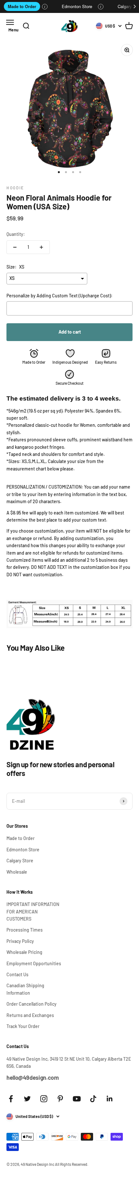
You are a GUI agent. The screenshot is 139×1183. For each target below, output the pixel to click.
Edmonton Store (77, 6)
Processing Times (24, 930)
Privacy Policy (20, 941)
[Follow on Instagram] (43, 1098)
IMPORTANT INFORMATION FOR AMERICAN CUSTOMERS (32, 911)
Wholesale (16, 872)
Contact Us (17, 974)
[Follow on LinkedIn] (109, 1098)
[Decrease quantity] (15, 247)
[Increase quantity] (41, 247)
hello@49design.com (32, 1077)
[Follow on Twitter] (27, 1098)
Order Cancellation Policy (31, 1004)
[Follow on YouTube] (76, 1098)
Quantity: (15, 234)
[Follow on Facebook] (10, 1098)
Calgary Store (19, 860)
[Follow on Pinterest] (60, 1098)
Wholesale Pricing (24, 952)
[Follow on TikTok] (93, 1098)
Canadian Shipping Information (25, 989)
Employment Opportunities (33, 963)
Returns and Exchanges (30, 1015)
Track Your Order (22, 1026)
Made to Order (22, 6)
